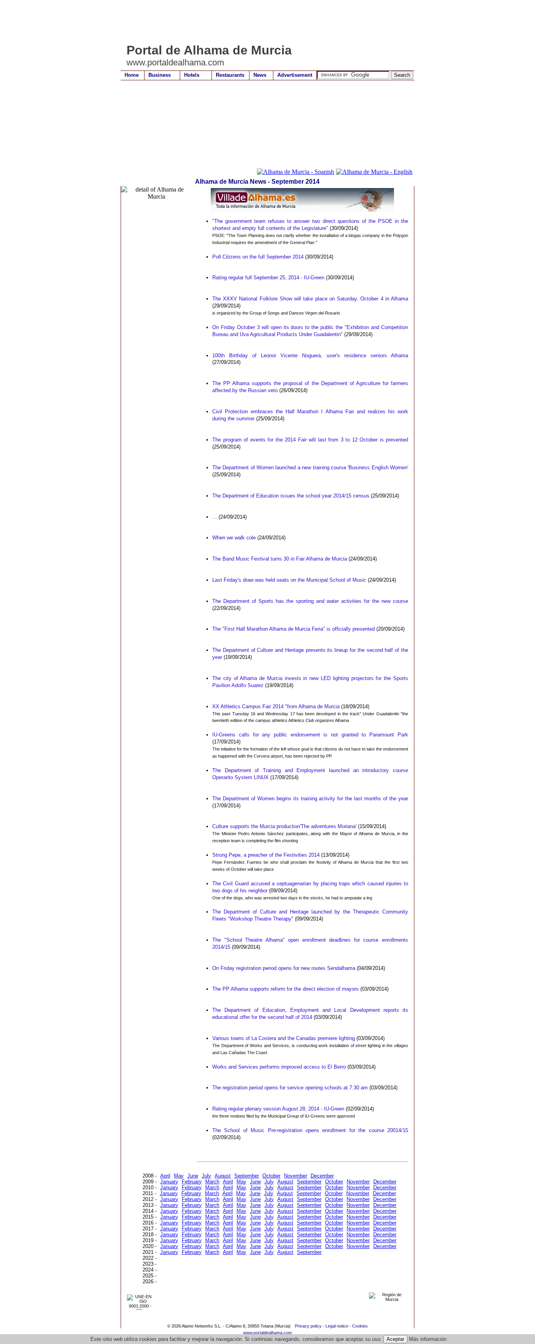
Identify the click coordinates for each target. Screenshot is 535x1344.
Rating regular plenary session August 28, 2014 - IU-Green (278, 1109)
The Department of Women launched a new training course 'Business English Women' (310, 467)
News (259, 75)
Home (132, 75)
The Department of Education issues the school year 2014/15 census (290, 496)
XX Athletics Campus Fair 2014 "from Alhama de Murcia (276, 706)
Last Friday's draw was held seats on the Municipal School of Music (289, 580)
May (179, 1176)
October (271, 1176)
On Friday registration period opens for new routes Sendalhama (283, 968)
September (246, 1176)
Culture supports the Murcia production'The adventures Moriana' (284, 826)
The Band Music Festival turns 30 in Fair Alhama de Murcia (279, 559)
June (192, 1176)
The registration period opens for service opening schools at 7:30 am (290, 1088)
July (206, 1176)
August (223, 1176)
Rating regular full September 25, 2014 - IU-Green (268, 277)
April (165, 1176)
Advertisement (294, 75)
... (214, 517)
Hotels (191, 75)
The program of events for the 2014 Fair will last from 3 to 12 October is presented (310, 440)
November (295, 1176)
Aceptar (395, 1339)
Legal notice (336, 1326)
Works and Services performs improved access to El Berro (279, 1067)
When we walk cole (234, 538)
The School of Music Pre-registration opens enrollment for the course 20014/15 (310, 1130)
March (212, 1182)
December (322, 1176)
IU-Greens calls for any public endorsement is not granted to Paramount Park (310, 735)
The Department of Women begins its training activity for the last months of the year (310, 798)
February (192, 1182)
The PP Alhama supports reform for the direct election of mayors (285, 989)
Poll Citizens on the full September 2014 (258, 257)
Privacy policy (308, 1326)
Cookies (360, 1326)
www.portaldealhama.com (267, 1332)
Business (159, 75)
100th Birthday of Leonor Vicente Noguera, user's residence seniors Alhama (310, 355)
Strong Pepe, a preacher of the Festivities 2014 (266, 855)
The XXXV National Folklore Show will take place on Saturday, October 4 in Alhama (310, 299)
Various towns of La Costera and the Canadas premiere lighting (283, 1038)
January (169, 1182)
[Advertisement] (263, 21)
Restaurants (230, 75)
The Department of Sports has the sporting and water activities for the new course (310, 601)
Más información (427, 1339)
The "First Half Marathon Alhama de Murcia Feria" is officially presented (293, 629)
